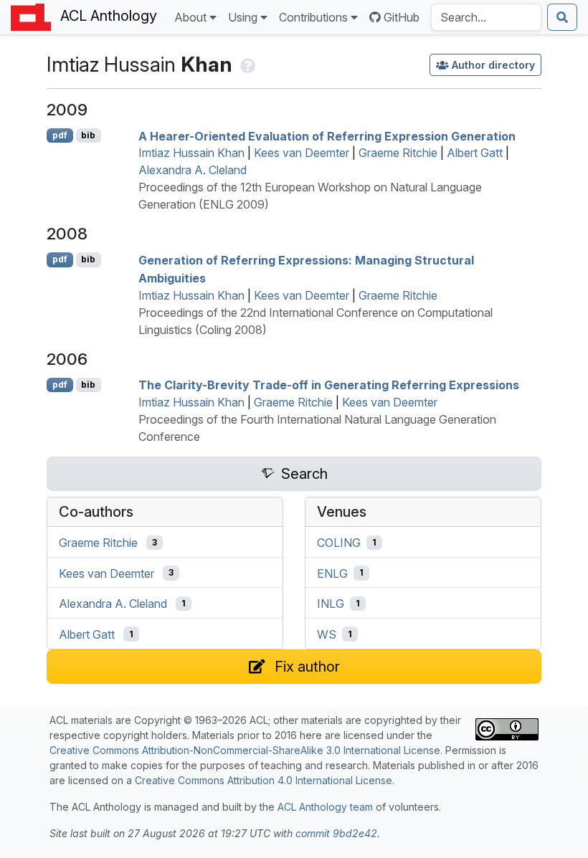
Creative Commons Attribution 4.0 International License (263, 780)
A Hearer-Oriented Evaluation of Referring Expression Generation (327, 135)
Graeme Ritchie (398, 153)
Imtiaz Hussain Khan (191, 153)
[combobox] (486, 17)
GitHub (401, 17)
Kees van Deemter (301, 153)
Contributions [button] (313, 17)
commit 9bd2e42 (336, 833)
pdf (59, 135)
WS (326, 634)
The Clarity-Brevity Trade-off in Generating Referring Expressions (328, 385)
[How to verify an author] (246, 64)
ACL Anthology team (325, 807)
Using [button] (242, 17)
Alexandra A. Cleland (192, 170)
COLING (339, 542)
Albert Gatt (475, 153)
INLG (330, 603)
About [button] (190, 17)
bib (88, 135)
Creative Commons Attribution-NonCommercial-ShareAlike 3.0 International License (244, 750)
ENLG (332, 573)
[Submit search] (562, 17)
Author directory (493, 65)
